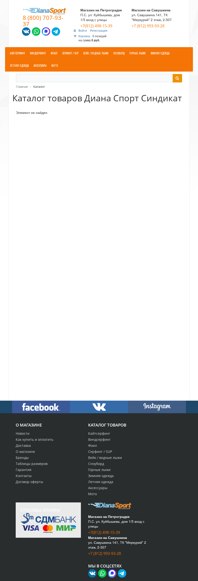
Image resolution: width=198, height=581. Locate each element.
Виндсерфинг (99, 439)
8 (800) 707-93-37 (43, 21)
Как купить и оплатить (34, 439)
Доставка (23, 445)
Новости (22, 433)
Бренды (22, 457)
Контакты (24, 475)
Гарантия (23, 469)
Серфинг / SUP (100, 451)
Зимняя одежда (101, 475)
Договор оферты (29, 481)
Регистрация (98, 30)
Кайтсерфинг (99, 433)
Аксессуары (97, 487)
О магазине (25, 451)
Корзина (84, 36)
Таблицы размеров (32, 463)
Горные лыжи (99, 469)
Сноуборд (96, 463)
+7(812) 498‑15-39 (96, 26)
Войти (83, 30)
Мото (92, 494)
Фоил (92, 445)
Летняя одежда (100, 481)
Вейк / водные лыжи (105, 457)
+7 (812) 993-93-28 (148, 26)
